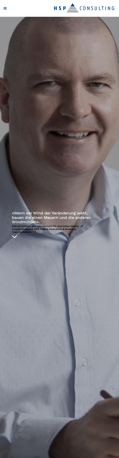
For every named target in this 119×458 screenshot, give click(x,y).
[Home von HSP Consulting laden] (84, 8)
